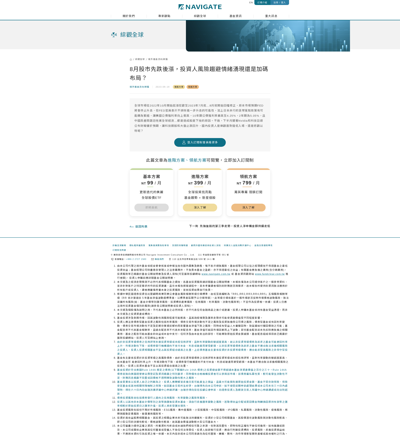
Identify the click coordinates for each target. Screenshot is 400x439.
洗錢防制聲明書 (180, 245)
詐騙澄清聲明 (119, 245)
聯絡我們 (159, 259)
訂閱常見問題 (119, 250)
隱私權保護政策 (137, 245)
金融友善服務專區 (263, 245)
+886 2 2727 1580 (136, 259)
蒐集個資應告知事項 (158, 245)
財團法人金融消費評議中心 (237, 245)
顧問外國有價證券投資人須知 (206, 245)
